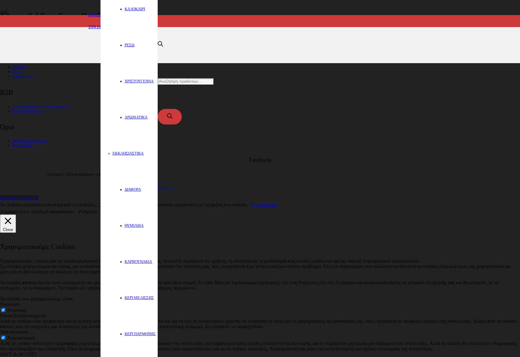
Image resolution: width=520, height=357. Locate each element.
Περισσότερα (264, 204)
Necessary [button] (10, 304)
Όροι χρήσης (22, 145)
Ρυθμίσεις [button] (88, 211)
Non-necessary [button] (14, 331)
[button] (19, 197)
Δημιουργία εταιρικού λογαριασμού (40, 106)
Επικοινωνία (22, 76)
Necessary (17, 310)
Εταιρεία (19, 67)
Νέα (15, 71)
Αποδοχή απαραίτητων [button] (52, 211)
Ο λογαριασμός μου (27, 111)
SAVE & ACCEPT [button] (18, 354)
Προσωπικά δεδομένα (29, 141)
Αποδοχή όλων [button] (14, 211)
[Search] (170, 117)
